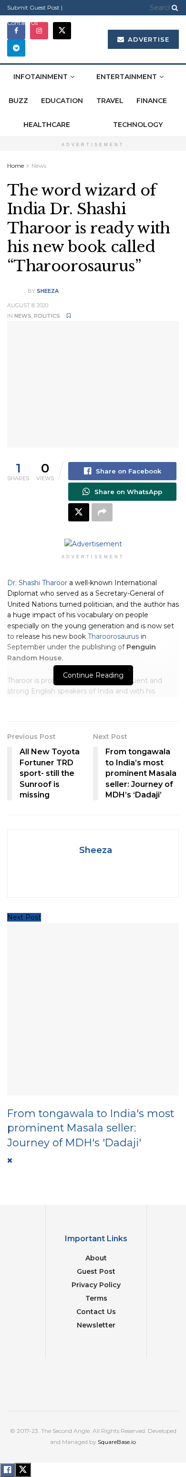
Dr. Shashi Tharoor (37, 582)
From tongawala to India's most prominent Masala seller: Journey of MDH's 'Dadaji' (90, 1128)
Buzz (18, 100)
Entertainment (126, 76)
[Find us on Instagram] (39, 30)
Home (15, 165)
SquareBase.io (117, 1441)
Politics (47, 315)
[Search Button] (173, 7)
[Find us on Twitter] (62, 30)
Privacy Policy (96, 1285)
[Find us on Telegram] (16, 48)
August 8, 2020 (27, 305)
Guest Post (96, 1271)
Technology (138, 124)
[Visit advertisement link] (93, 544)
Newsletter (96, 1325)
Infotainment (40, 76)
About (96, 1258)
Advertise (147, 39)
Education (62, 100)
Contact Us (22, 22)
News (38, 165)
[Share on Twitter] (78, 512)
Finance (151, 100)
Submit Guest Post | (34, 7)
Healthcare (46, 124)
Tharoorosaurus (113, 636)
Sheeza (48, 291)
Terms (96, 1298)
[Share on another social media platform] (102, 512)
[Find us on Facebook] (16, 30)
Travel (110, 100)
